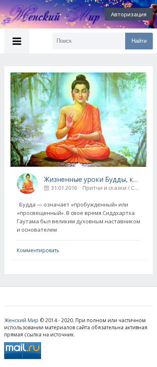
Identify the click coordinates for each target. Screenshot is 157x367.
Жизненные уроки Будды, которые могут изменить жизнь (92, 179)
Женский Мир (21, 320)
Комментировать (38, 250)
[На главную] (46, 14)
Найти (139, 41)
